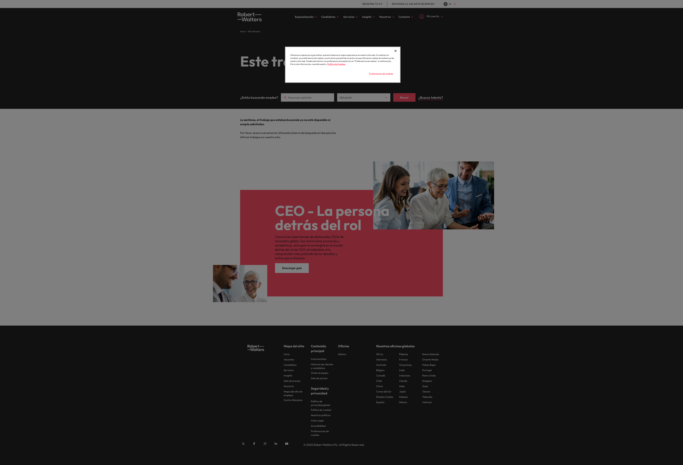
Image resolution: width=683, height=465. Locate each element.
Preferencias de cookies (381, 73)
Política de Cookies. (336, 64)
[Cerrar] (395, 51)
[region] (343, 65)
